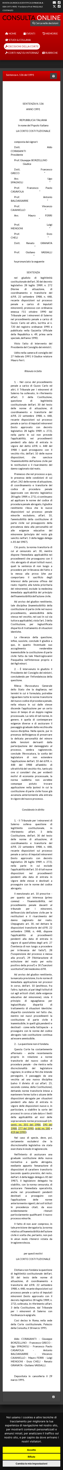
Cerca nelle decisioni (46, 23)
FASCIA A (38, 3)
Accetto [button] (31, 1449)
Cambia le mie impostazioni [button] (31, 1463)
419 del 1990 (18, 1132)
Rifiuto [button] (31, 1456)
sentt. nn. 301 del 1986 (26, 1124)
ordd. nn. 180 (42, 1128)
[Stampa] (53, 76)
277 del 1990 (26, 1128)
